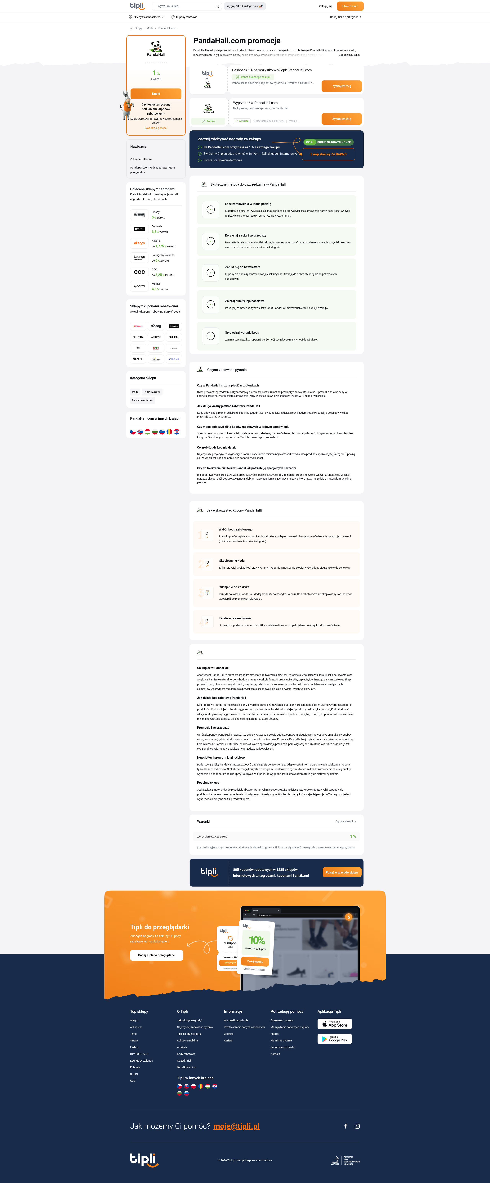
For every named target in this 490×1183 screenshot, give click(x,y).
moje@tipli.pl (236, 1126)
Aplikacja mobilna (187, 1040)
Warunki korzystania (236, 1020)
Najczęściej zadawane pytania (195, 1027)
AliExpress (136, 1027)
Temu (133, 1033)
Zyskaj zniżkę (341, 86)
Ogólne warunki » (346, 821)
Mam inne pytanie (281, 1040)
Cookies (228, 1033)
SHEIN (134, 1074)
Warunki (293, 121)
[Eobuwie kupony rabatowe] (174, 326)
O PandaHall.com (141, 159)
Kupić (156, 94)
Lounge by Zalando (141, 1060)
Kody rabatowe (186, 1053)
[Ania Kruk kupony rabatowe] (138, 348)
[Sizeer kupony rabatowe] (156, 358)
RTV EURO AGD (139, 1053)
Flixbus (134, 1047)
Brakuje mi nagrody (282, 1020)
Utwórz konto (350, 6)
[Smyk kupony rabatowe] (156, 348)
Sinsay (134, 1040)
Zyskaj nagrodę (255, 961)
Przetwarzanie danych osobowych (244, 1027)
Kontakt (275, 1053)
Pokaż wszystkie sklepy (342, 872)
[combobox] (187, 6)
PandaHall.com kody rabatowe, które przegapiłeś (152, 170)
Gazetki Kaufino (186, 1067)
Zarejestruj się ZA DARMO (328, 154)
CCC (132, 1080)
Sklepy (138, 28)
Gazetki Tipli (184, 1060)
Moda (150, 28)
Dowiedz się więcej (156, 127)
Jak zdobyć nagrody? (190, 1020)
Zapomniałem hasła (282, 1047)
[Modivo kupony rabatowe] (156, 337)
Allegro (134, 1020)
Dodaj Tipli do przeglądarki (156, 955)
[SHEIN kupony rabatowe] (138, 337)
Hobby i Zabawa (152, 392)
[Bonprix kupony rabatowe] (138, 358)
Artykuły (182, 1047)
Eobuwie (135, 1067)
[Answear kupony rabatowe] (174, 337)
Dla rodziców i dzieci (142, 400)
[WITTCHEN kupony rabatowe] (174, 348)
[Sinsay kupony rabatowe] (156, 326)
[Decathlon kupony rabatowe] (174, 358)
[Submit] (217, 6)
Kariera (228, 1040)
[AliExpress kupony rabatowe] (138, 326)
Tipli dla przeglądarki (189, 1033)
